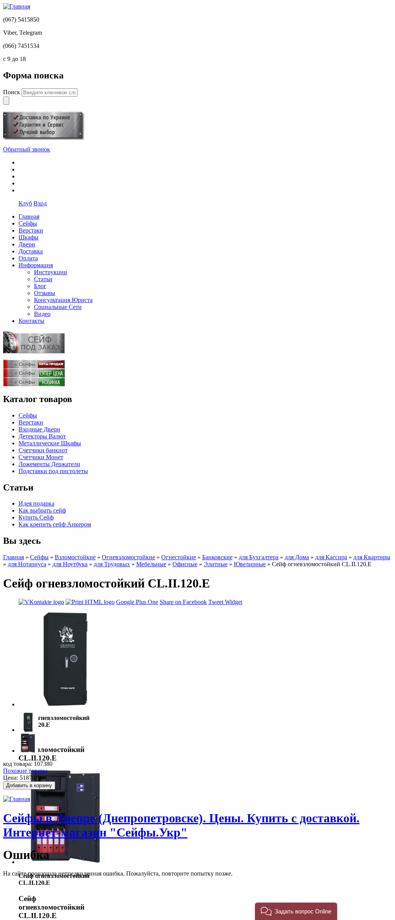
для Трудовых (112, 564)
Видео (42, 314)
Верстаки (31, 422)
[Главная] (16, 6)
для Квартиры (371, 557)
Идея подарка (36, 503)
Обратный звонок (26, 149)
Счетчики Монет (41, 457)
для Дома (297, 557)
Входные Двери (39, 429)
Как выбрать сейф (42, 510)
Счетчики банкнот (43, 450)
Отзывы (44, 293)
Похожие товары (25, 770)
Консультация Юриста (63, 300)
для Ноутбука (70, 564)
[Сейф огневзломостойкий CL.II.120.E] (66, 704)
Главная (13, 557)
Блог (40, 286)
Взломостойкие (75, 557)
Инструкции (50, 272)
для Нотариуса (27, 564)
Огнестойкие (178, 557)
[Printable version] (90, 602)
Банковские (217, 557)
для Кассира (331, 557)
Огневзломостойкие (128, 557)
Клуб (25, 203)
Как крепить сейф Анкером (55, 524)
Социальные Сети (58, 307)
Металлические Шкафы (50, 443)
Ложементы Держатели (49, 464)
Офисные (185, 564)
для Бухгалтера (259, 557)
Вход (40, 203)
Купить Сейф (36, 517)
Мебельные (151, 564)
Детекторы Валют (42, 436)
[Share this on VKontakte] (41, 602)
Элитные (216, 564)
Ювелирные (250, 564)
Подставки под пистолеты (53, 471)
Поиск (12, 92)
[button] (296, 911)
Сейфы (28, 415)
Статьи (43, 279)
